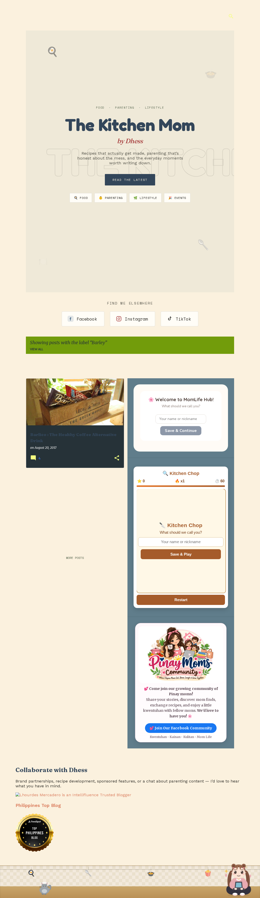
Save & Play (180, 554)
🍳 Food (81, 198)
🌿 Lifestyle (145, 198)
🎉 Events (177, 198)
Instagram (136, 319)
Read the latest (130, 179)
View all (36, 349)
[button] (117, 458)
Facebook (87, 319)
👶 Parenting (110, 198)
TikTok (183, 319)
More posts (75, 558)
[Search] (231, 16)
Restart (180, 600)
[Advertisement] (73, 507)
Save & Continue (181, 430)
